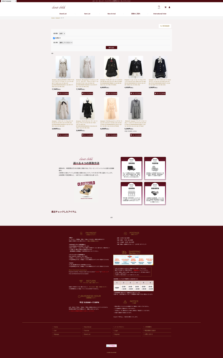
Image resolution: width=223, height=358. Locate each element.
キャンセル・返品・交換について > (98, 287)
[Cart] (165, 7)
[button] (159, 7)
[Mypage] (169, 7)
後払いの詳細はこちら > (93, 241)
